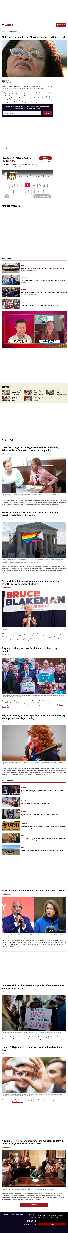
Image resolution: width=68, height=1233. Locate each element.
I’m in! (47, 113)
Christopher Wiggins (7, 454)
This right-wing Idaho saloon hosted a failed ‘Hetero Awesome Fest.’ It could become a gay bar (42, 269)
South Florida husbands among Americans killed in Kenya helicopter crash (42, 851)
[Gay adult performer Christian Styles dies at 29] (11, 801)
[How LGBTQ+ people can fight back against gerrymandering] (11, 304)
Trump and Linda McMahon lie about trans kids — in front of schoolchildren (39, 815)
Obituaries (24, 800)
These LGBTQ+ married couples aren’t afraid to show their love (32, 1049)
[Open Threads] (35, 1221)
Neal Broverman (11, 80)
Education (24, 823)
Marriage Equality (12, 31)
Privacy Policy (42, 1217)
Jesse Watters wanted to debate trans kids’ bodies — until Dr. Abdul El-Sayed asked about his (43, 791)
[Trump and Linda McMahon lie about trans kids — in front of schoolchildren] (11, 813)
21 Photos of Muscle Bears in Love (16, 398)
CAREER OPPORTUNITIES (21, 1214)
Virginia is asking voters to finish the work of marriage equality (30, 650)
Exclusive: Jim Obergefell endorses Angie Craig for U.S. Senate (34, 890)
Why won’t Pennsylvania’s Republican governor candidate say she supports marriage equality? (33, 717)
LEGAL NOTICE (34, 1217)
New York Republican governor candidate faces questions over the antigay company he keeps (31, 582)
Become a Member (45, 158)
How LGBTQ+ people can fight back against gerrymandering (39, 305)
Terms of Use (54, 1217)
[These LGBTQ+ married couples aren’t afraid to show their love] (34, 1075)
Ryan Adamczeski (6, 1053)
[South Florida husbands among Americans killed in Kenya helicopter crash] (11, 849)
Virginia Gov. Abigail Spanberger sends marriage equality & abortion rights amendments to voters (33, 1142)
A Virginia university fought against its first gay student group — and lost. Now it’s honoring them (43, 827)
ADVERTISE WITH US (32, 1214)
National (23, 289)
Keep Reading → (55, 504)
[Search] (54, 25)
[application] (34, 329)
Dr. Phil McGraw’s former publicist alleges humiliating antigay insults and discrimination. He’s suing (43, 839)
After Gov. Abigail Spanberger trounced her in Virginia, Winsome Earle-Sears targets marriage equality (30, 449)
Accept (52, 1224)
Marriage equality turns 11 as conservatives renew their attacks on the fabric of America (30, 514)
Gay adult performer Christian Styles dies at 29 (35, 803)
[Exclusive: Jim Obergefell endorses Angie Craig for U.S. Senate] (34, 915)
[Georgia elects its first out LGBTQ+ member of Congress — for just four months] (11, 280)
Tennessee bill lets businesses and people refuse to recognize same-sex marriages (33, 987)
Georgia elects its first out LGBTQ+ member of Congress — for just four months (43, 281)
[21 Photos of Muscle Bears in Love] (6, 398)
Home (3, 31)
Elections (24, 277)
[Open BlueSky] (32, 1221)
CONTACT (6, 1214)
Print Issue (24, 302)
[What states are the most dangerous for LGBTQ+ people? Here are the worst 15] (50, 392)
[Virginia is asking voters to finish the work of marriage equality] (34, 676)
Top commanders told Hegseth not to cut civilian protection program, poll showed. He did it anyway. (44, 293)
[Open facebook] (28, 1221)
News (22, 265)
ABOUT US (12, 1214)
